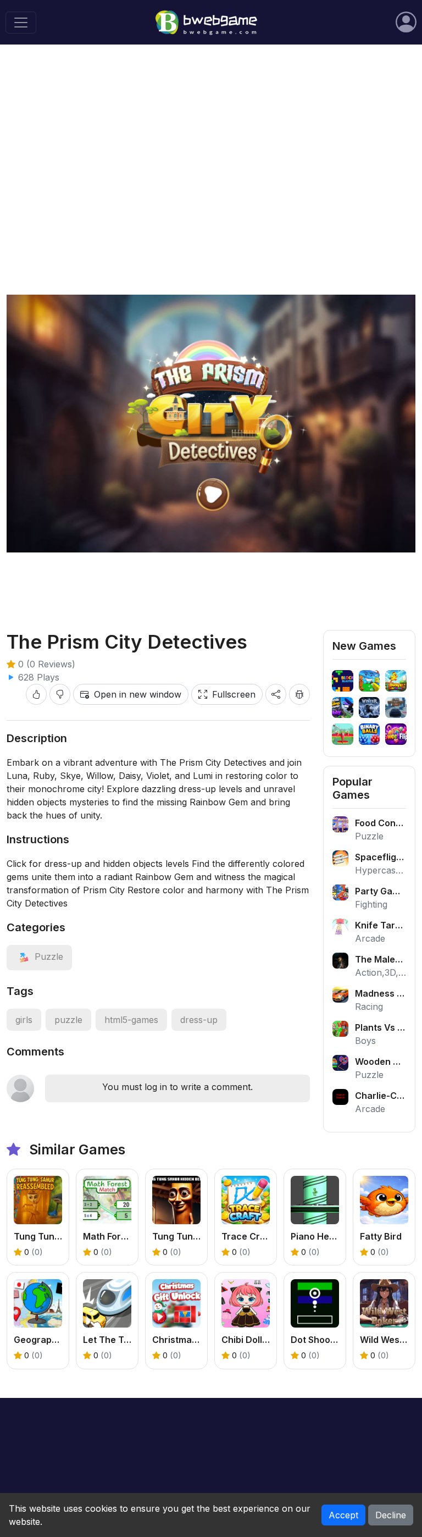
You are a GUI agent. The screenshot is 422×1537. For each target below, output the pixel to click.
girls (23, 1019)
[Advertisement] (211, 138)
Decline (390, 1515)
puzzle (68, 1019)
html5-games (131, 1019)
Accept (343, 1515)
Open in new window (137, 694)
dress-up (199, 1019)
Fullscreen (234, 694)
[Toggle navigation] (20, 23)
